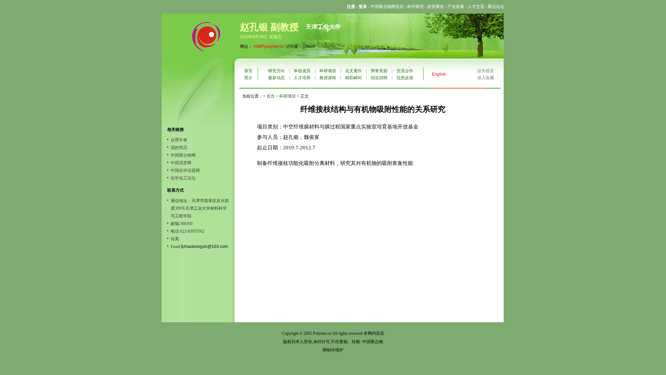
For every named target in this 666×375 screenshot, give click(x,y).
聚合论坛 (496, 6)
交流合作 (404, 70)
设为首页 (485, 70)
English (439, 74)
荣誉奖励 (379, 70)
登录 (363, 6)
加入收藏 (485, 77)
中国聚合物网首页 (387, 6)
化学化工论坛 (183, 178)
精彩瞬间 (353, 77)
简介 (248, 77)
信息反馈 (404, 77)
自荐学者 (179, 140)
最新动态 (276, 77)
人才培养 (302, 77)
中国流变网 (181, 162)
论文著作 (353, 70)
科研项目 (327, 70)
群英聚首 (435, 6)
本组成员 (302, 70)
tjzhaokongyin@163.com (204, 246)
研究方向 (276, 70)
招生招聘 (379, 77)
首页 (248, 70)
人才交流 (476, 6)
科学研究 (415, 6)
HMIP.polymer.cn (269, 46)
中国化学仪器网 (185, 170)
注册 (351, 6)
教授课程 (327, 77)
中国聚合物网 (183, 155)
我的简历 (179, 147)
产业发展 (455, 6)
